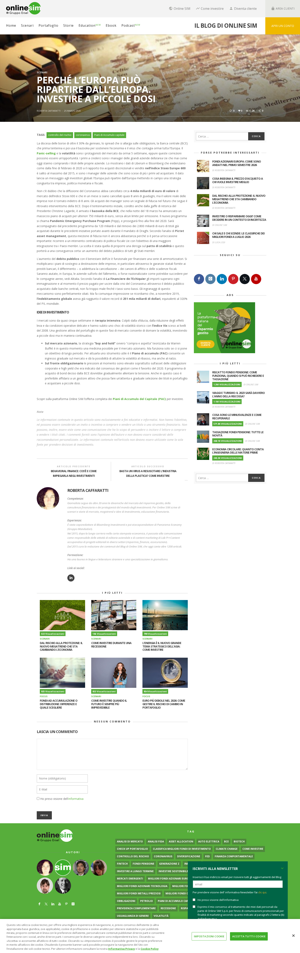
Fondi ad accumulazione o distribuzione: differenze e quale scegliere (58, 704)
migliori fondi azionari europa (170, 878)
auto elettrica (208, 841)
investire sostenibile (173, 871)
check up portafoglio (132, 849)
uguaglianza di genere (133, 916)
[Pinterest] (233, 279)
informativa (75, 799)
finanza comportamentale (234, 856)
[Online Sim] (55, 835)
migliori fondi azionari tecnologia (142, 886)
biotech (239, 841)
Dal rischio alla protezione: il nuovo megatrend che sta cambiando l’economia (61, 646)
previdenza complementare (136, 908)
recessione (168, 908)
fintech (122, 863)
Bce (226, 841)
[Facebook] (199, 279)
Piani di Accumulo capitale (109, 135)
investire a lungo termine (135, 871)
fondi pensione (143, 863)
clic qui (262, 892)
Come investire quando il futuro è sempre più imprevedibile (109, 704)
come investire (252, 849)
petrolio (146, 901)
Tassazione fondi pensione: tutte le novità (237, 433)
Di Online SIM (219, 224)
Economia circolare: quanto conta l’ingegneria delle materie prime (238, 451)
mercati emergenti (130, 878)
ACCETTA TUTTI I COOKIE (249, 936)
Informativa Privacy (121, 949)
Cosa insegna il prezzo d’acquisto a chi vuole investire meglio (237, 180)
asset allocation (181, 841)
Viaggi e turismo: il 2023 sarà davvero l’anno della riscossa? (238, 394)
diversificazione (188, 856)
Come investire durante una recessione (111, 644)
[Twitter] (245, 279)
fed (207, 856)
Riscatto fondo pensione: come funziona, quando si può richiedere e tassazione (238, 375)
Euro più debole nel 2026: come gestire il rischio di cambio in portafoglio (163, 704)
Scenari (42, 72)
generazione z (169, 863)
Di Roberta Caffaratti (223, 170)
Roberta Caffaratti (49, 110)
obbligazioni (126, 901)
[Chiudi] (293, 935)
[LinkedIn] (222, 279)
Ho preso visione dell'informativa (218, 900)
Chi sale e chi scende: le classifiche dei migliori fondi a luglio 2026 (238, 235)
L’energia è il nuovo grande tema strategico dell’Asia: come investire (161, 646)
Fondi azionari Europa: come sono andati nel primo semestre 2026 (236, 163)
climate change (227, 849)
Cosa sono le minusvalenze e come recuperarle (236, 416)
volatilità (161, 916)
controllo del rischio (59, 135)
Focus (44, 696)
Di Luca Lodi (218, 242)
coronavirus (83, 135)
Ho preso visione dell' (61, 799)
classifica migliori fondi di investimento (182, 849)
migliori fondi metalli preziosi (139, 893)
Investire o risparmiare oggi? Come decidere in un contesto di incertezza (239, 218)
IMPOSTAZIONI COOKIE (209, 936)
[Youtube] (256, 279)
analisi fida (156, 841)
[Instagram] (210, 279)
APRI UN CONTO (282, 26)
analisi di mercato (130, 841)
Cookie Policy (150, 949)
